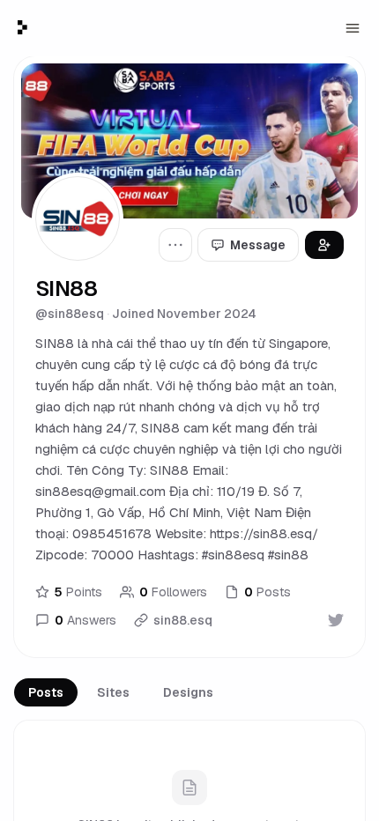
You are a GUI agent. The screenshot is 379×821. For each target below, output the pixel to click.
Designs (188, 692)
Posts (45, 692)
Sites (113, 692)
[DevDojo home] (22, 27)
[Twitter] (336, 620)
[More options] (175, 245)
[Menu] (352, 28)
